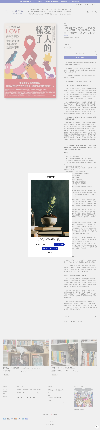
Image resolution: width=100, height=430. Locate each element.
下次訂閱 (50, 252)
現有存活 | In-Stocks (50, 248)
